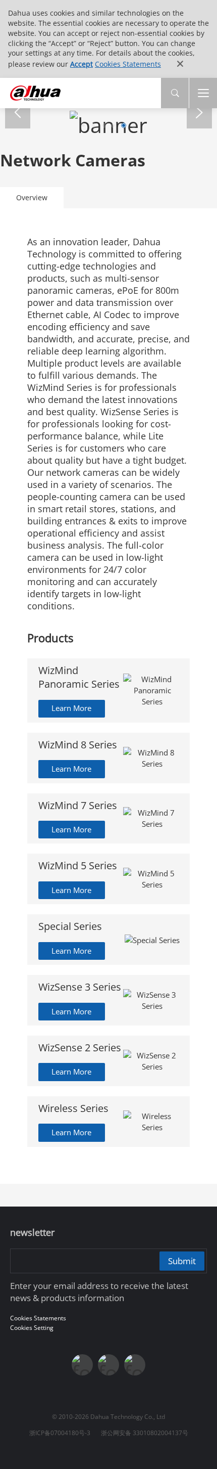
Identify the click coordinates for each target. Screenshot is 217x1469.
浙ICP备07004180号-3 (59, 1433)
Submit (182, 1260)
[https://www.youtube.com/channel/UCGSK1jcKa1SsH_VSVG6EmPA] (108, 1364)
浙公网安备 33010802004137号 (144, 1433)
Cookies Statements (128, 64)
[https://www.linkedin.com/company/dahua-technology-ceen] (134, 1364)
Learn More (71, 708)
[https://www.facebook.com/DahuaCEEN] (82, 1364)
